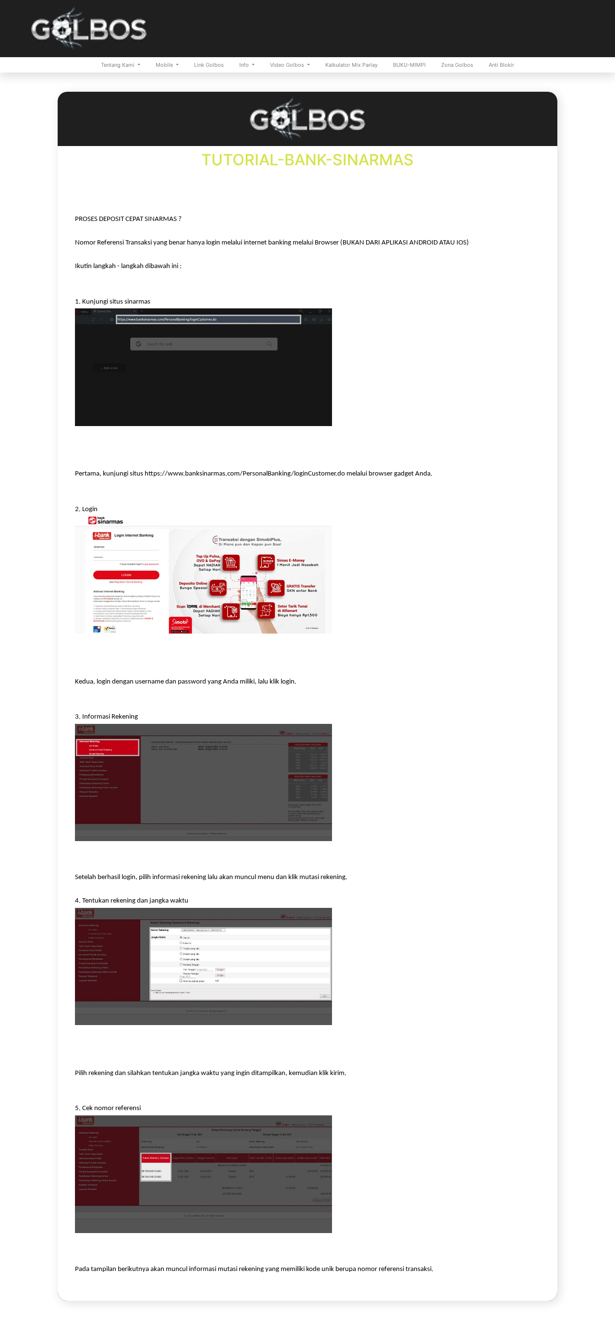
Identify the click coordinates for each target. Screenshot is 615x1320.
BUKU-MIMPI (409, 64)
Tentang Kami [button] (118, 64)
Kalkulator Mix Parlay (351, 64)
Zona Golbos (457, 64)
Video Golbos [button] (288, 64)
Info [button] (244, 64)
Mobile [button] (165, 64)
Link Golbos (209, 64)
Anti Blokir (501, 64)
